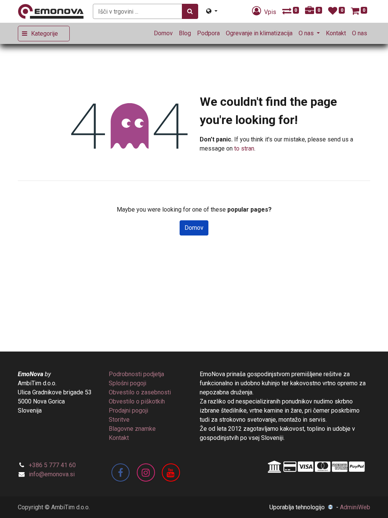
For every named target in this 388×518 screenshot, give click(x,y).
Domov (194, 227)
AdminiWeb (355, 507)
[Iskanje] (190, 11)
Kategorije (44, 33)
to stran (244, 148)
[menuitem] (163, 33)
